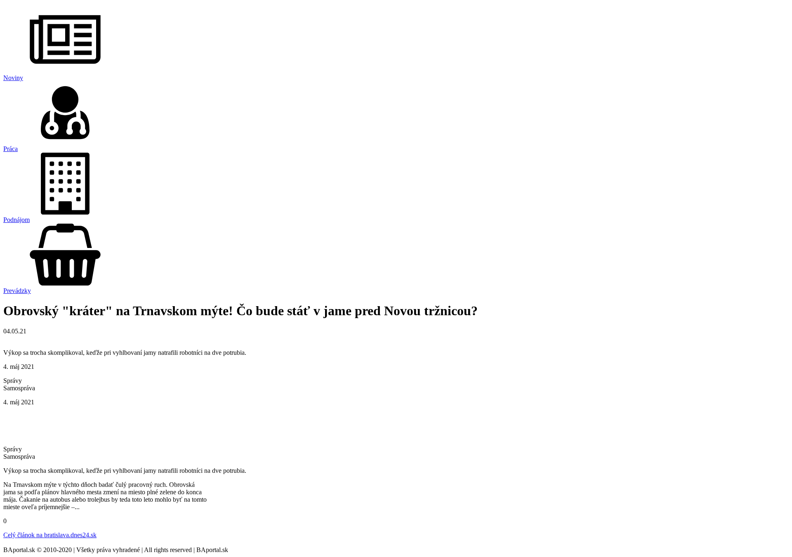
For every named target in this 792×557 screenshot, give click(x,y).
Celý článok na (50, 534)
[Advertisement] (396, 425)
